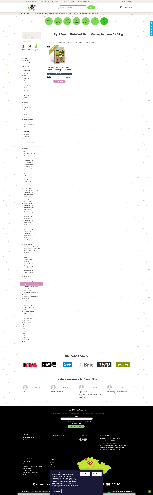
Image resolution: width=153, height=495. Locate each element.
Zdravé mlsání (28, 255)
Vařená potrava (28, 199)
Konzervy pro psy (28, 192)
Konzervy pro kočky (29, 233)
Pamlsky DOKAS (28, 203)
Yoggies (27, 63)
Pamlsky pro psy (28, 194)
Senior (26, 110)
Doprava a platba (28, 468)
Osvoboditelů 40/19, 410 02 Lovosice (110, 449)
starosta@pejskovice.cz (59, 435)
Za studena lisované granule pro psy (33, 283)
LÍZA (25, 184)
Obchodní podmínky (28, 464)
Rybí (26, 76)
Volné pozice (26, 475)
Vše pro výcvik (28, 318)
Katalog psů (55, 1)
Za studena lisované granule (32, 190)
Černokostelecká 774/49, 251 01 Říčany (111, 443)
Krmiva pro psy (28, 279)
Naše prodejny (27, 461)
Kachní (27, 85)
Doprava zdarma (29, 37)
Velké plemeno (37, 50)
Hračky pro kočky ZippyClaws (32, 248)
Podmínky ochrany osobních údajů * (33, 466)
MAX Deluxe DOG (28, 169)
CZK (122, 1)
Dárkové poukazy (29, 162)
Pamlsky (26, 294)
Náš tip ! (24, 151)
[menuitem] (49, 21)
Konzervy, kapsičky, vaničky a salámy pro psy (32, 287)
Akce (26, 32)
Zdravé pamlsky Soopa (30, 250)
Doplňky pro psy (28, 229)
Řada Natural (28, 216)
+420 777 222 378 (33, 440)
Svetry (26, 309)
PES (23, 274)
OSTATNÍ (24, 327)
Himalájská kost (28, 160)
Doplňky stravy (28, 201)
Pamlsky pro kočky (29, 207)
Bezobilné (27, 117)
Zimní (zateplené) (29, 307)
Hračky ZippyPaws (28, 244)
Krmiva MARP (27, 210)
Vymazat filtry (30, 143)
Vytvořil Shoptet (115, 492)
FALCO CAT (27, 179)
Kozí (26, 90)
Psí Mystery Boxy (28, 156)
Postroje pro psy (28, 266)
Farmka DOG (27, 171)
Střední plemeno (30, 50)
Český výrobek (26, 339)
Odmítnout (85, 474)
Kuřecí (26, 73)
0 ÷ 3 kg (27, 134)
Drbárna (44, 1)
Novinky (24, 331)
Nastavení (56, 491)
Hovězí (26, 80)
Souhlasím (96, 474)
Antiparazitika (27, 322)
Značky (24, 342)
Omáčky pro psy (28, 197)
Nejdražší (70, 42)
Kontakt (26, 1)
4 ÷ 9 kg (27, 136)
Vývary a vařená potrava (31, 292)
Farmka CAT (27, 182)
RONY (25, 173)
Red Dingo (26, 257)
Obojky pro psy (28, 259)
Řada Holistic (28, 214)
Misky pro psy (27, 314)
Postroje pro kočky (29, 272)
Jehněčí (27, 78)
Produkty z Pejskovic (29, 154)
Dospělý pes (28, 107)
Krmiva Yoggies (28, 188)
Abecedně (79, 42)
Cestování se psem (29, 311)
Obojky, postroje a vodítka (31, 296)
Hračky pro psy (28, 276)
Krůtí (26, 83)
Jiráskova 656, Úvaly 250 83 (107, 441)
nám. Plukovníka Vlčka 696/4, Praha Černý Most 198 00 (115, 445)
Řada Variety (28, 218)
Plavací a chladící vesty (30, 303)
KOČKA (24, 324)
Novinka (27, 35)
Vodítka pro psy (28, 263)
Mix (25, 93)
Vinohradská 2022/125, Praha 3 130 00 (110, 438)
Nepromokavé (28, 305)
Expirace (26, 337)
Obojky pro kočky (29, 270)
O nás (35, 1)
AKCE (25, 335)
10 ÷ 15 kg (27, 139)
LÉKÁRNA (24, 329)
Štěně (26, 105)
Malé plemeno (24, 50)
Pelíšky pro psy (28, 299)
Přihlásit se (79, 426)
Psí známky (27, 261)
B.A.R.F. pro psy (28, 290)
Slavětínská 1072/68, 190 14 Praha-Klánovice (112, 447)
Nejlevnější (62, 42)
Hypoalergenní (29, 122)
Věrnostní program (28, 470)
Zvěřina (27, 88)
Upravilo (126, 492)
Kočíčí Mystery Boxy (29, 158)
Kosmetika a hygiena (29, 316)
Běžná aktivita (29, 119)
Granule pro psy (28, 212)
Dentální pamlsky (29, 253)
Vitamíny (26, 320)
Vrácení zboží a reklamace (30, 473)
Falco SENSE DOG (28, 166)
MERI (25, 186)
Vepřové (27, 95)
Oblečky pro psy (28, 268)
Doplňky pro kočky (29, 242)
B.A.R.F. (26, 97)
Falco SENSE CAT (28, 177)
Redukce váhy (29, 124)
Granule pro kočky (29, 231)
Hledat (91, 7)
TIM (25, 175)
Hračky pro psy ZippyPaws (31, 246)
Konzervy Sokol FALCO (30, 164)
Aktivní (26, 127)
